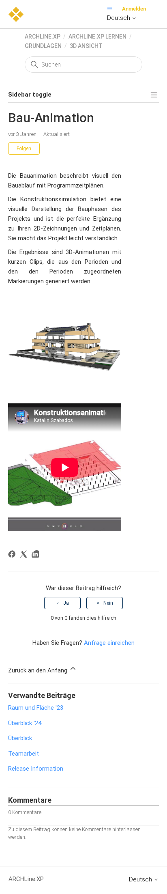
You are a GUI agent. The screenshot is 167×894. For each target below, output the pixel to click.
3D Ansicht (86, 46)
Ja (66, 603)
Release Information (35, 768)
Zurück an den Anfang (38, 670)
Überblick (20, 738)
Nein (108, 603)
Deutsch (119, 18)
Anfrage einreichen (109, 642)
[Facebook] (13, 555)
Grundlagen (43, 46)
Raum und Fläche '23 (35, 707)
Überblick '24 (24, 723)
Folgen (24, 148)
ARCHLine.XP (42, 36)
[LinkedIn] (37, 555)
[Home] (16, 13)
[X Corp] (25, 555)
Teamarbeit (23, 753)
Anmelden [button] (134, 9)
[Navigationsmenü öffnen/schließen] (111, 8)
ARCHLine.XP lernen (97, 36)
